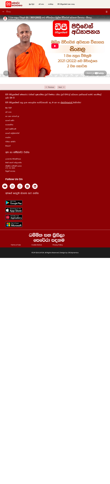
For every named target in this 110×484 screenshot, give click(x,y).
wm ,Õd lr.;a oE (12, 116)
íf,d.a (8, 146)
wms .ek (41, 4)
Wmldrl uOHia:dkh (13, 159)
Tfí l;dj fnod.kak (13, 163)
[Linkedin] (35, 186)
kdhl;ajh (9, 125)
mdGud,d (50, 4)
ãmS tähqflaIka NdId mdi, (66, 4)
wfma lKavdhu (10, 129)
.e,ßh (8, 137)
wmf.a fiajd (9, 120)
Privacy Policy (58, 245)
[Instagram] (12, 186)
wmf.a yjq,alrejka (12, 133)
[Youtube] (5, 186)
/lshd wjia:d (10, 142)
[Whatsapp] (20, 186)
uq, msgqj (31, 4)
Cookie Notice (36, 245)
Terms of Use (16, 245)
